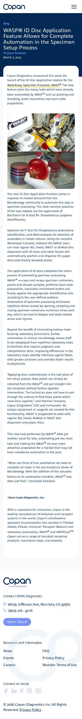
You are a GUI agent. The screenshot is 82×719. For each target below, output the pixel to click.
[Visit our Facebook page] (5, 692)
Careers (9, 664)
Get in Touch (17, 621)
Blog (6, 23)
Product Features (14, 53)
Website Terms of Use (59, 664)
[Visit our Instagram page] (29, 692)
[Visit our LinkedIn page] (14, 692)
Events (8, 657)
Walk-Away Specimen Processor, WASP (34, 85)
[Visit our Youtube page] (38, 692)
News (7, 650)
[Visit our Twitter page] (22, 691)
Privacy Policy (53, 657)
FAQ (45, 650)
